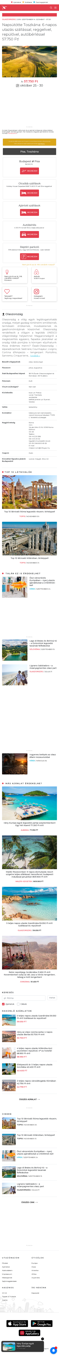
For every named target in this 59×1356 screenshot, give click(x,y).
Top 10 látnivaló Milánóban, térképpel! (29, 558)
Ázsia (34, 1267)
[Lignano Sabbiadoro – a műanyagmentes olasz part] (14, 684)
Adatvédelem (7, 1270)
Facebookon (12, 133)
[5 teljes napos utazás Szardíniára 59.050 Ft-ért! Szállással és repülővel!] (29, 919)
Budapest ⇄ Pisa (29, 161)
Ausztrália (36, 1278)
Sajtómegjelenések (9, 1281)
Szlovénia (35, 649)
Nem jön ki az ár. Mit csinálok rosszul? (38, 265)
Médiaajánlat (7, 1278)
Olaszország (37, 672)
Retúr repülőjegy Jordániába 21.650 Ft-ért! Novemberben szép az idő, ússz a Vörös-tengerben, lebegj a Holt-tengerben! (29, 974)
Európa (34, 1263)
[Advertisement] (29, 108)
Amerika (35, 1270)
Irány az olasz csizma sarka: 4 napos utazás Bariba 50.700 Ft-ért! (34, 1033)
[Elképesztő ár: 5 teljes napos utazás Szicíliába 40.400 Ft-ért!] (9, 1074)
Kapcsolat (35, 1293)
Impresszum (7, 1274)
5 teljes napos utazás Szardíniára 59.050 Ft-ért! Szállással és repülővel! (29, 924)
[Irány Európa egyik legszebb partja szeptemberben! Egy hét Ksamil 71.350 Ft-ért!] (29, 819)
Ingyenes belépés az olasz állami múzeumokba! (43, 755)
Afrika (34, 1274)
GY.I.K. (4, 1293)
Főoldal (5, 1263)
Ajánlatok (17, 2)
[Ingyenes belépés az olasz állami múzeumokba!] (14, 773)
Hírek (32, 589)
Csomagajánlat (42, 2)
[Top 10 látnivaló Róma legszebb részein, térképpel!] (29, 508)
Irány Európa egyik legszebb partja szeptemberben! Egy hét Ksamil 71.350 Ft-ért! (29, 824)
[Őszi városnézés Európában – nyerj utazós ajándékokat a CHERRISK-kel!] (14, 597)
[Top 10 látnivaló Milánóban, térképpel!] (29, 554)
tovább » (35, 355)
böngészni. (41, 143)
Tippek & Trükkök (9, 1297)
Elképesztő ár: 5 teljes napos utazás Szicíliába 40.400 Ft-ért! (34, 1065)
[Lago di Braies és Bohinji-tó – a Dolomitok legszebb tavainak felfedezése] (14, 660)
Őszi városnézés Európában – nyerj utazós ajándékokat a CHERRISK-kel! (42, 582)
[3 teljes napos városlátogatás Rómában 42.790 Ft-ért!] (9, 1090)
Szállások (28, 2)
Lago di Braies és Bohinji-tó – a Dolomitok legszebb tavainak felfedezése (43, 643)
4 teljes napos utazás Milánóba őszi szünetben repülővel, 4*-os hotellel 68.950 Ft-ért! (34, 1050)
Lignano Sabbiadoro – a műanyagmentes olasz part (43, 666)
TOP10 (22, 516)
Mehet (52, 998)
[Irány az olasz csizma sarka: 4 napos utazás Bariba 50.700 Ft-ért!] (9, 1041)
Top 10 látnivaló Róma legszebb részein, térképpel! (29, 511)
